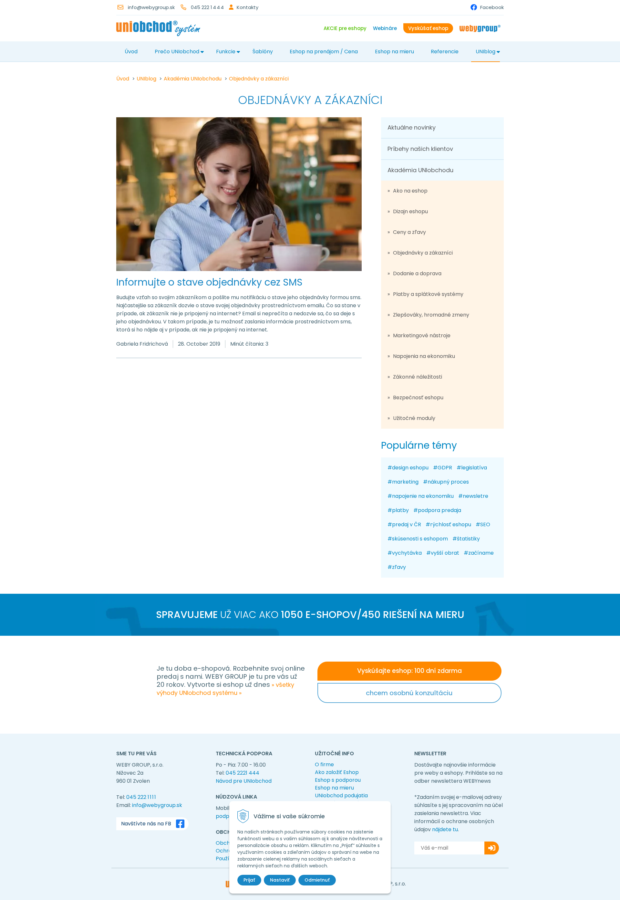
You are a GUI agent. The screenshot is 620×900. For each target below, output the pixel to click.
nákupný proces (448, 482)
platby (400, 510)
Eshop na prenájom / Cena (324, 51)
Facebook (492, 7)
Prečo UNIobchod (177, 51)
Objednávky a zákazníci (259, 78)
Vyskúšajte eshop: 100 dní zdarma (409, 670)
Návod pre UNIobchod (244, 781)
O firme (324, 764)
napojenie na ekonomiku (423, 496)
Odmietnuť (317, 880)
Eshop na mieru (394, 51)
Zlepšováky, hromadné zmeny (431, 315)
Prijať (249, 880)
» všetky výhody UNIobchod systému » (225, 689)
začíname (481, 553)
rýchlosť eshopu (450, 524)
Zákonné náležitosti (417, 377)
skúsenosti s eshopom (420, 538)
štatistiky (468, 538)
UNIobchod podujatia (341, 795)
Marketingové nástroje (421, 335)
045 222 (207, 7)
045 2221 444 (242, 773)
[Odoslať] (491, 848)
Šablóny (263, 51)
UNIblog (485, 51)
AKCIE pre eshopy (345, 28)
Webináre (385, 28)
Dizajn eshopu (410, 211)
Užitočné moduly (414, 418)
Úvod (131, 51)
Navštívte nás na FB (146, 823)
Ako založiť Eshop (337, 772)
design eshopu (410, 467)
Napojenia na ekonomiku (424, 356)
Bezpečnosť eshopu (418, 397)
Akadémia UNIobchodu (193, 78)
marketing (405, 482)
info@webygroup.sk (151, 7)
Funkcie (225, 51)
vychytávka (407, 553)
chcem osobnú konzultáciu (409, 692)
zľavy (399, 567)
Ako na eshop (410, 190)
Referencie (445, 51)
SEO (485, 524)
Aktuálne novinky (412, 127)
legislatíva (474, 467)
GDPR (445, 467)
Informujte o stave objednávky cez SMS (209, 282)
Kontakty (247, 7)
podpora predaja (439, 510)
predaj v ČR (406, 524)
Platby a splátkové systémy (428, 294)
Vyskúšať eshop (428, 28)
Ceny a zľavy (409, 232)
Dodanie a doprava (417, 273)
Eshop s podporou (338, 780)
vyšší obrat (445, 553)
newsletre (475, 496)
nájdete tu (445, 829)
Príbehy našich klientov (420, 149)
